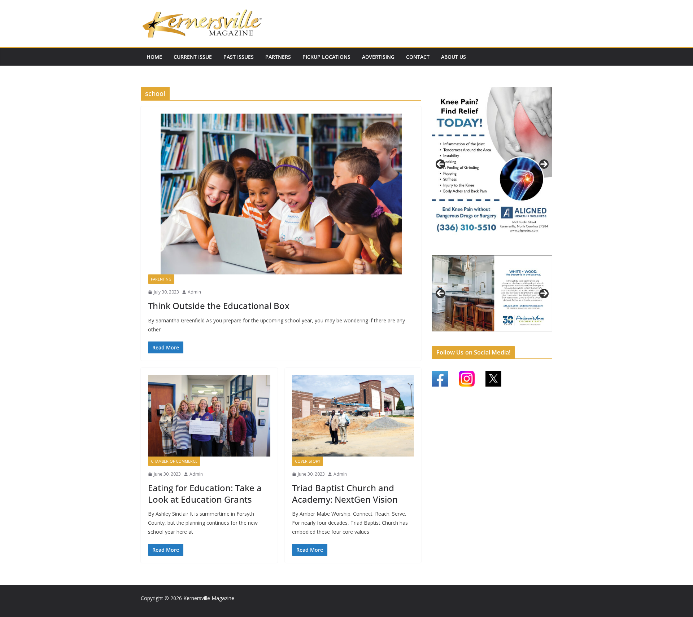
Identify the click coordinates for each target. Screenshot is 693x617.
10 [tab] (513, 339)
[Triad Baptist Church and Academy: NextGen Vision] (353, 416)
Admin (194, 292)
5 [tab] (509, 249)
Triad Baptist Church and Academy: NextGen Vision (345, 493)
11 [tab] (521, 339)
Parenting (161, 279)
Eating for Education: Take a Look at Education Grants (205, 493)
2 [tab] (484, 249)
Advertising (378, 56)
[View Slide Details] (492, 164)
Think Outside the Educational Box (218, 306)
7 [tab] (488, 339)
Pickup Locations (326, 56)
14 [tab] (546, 339)
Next (544, 164)
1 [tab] (476, 249)
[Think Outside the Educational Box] (281, 194)
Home (154, 56)
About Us (453, 56)
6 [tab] (480, 339)
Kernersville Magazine (208, 598)
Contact (418, 56)
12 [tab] (530, 339)
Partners (278, 56)
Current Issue (193, 56)
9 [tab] (505, 339)
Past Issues (238, 56)
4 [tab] (500, 249)
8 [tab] (496, 339)
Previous (440, 164)
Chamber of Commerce (174, 461)
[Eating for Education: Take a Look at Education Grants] (209, 416)
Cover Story (307, 461)
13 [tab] (538, 339)
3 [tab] (492, 249)
